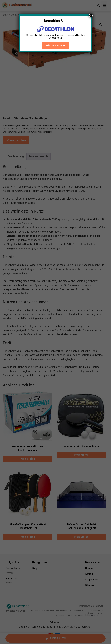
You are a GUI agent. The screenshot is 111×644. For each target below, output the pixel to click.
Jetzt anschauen (55, 45)
